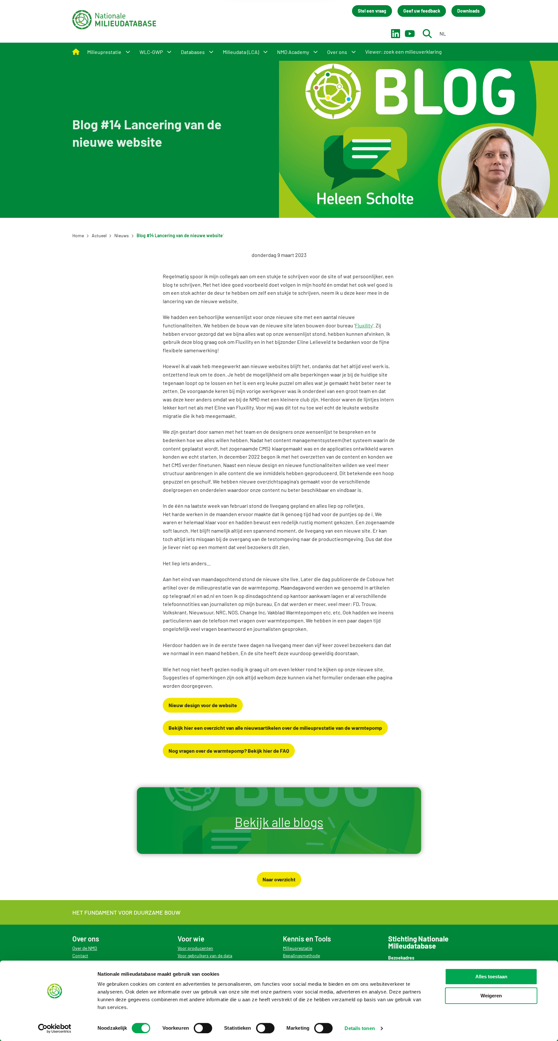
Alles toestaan (491, 976)
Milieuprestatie (297, 948)
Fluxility (364, 325)
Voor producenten (195, 948)
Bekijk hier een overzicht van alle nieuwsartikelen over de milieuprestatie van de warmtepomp (275, 728)
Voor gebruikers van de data (205, 955)
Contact (80, 955)
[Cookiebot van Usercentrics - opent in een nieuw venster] (54, 1028)
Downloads (468, 11)
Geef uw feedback (421, 11)
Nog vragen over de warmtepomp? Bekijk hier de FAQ (229, 751)
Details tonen (360, 1028)
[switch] (203, 1028)
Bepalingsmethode (301, 955)
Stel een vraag (372, 11)
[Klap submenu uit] (128, 52)
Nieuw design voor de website (203, 705)
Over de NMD (84, 948)
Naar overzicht (279, 879)
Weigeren (491, 995)
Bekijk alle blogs (279, 822)
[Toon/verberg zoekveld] (427, 33)
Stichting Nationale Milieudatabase (114, 19)
